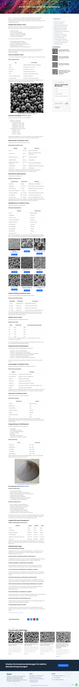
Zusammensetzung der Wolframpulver (61, 25)
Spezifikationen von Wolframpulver (60, 29)
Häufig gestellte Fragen (58, 43)
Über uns (38, 1)
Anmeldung (45, 1)
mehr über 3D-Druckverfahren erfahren (15, 612)
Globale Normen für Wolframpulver (60, 34)
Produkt (31, 1)
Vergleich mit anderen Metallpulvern (61, 42)
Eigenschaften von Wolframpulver (60, 26)
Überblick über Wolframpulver (59, 22)
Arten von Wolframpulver (58, 23)
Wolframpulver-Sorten (58, 33)
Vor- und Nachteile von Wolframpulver (61, 40)
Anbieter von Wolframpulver (59, 37)
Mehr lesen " (10, 653)
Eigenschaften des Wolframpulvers (60, 28)
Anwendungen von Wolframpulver (60, 36)
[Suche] (73, 1)
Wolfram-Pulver (11, 18)
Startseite (25, 1)
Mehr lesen (14, 254)
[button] (28, 619)
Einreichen (57, 107)
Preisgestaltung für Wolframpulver (60, 39)
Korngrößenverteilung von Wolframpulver (61, 31)
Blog (56, 1)
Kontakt (62, 1)
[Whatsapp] (76, 684)
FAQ (52, 1)
